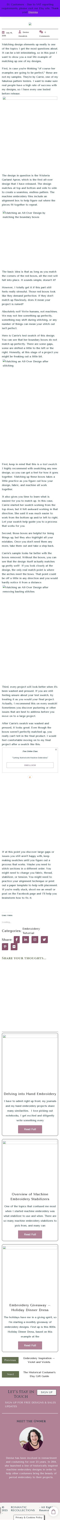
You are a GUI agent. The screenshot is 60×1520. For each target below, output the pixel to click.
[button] (29, 751)
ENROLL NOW (30, 765)
